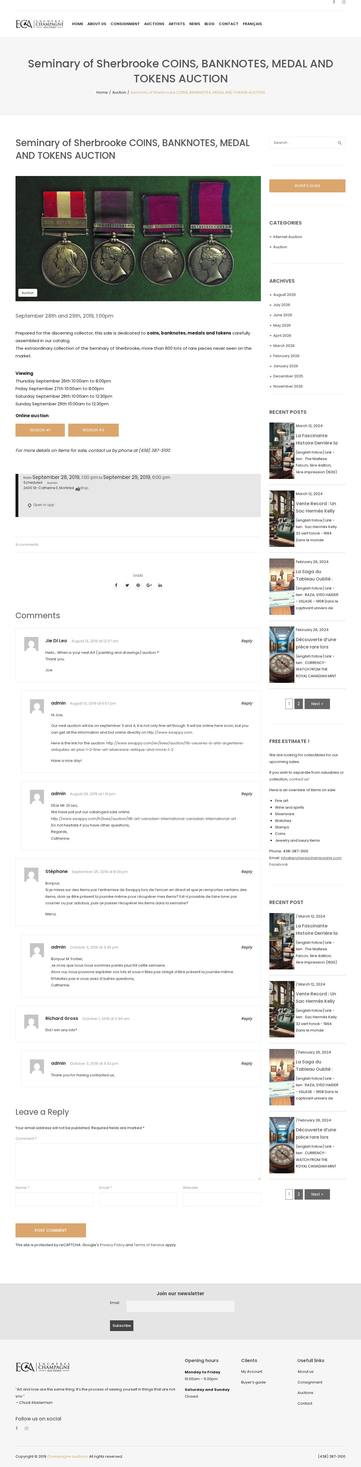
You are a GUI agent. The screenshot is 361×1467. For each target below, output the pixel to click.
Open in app (43, 504)
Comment (26, 1138)
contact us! (299, 779)
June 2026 (282, 315)
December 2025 (288, 376)
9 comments (27, 544)
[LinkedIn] (160, 587)
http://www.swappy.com (169, 732)
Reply (246, 641)
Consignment (310, 1382)
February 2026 (286, 355)
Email (105, 1187)
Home (102, 92)
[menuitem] (77, 24)
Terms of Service (149, 1245)
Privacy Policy (112, 1245)
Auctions (305, 1392)
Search (339, 142)
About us (306, 1371)
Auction (119, 92)
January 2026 (285, 366)
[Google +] (149, 587)
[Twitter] (127, 587)
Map (84, 487)
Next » (317, 704)
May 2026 (282, 325)
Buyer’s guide (253, 1382)
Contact (305, 1403)
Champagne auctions (67, 1456)
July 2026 (281, 304)
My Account (251, 1371)
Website (190, 1187)
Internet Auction (287, 236)
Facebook (278, 864)
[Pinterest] (138, 587)
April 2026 (282, 335)
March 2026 (284, 345)
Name (22, 1187)
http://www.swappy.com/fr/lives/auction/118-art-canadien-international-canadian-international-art (143, 818)
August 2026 (284, 294)
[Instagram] (343, 5)
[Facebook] (334, 5)
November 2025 (288, 386)
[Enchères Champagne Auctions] (39, 24)
